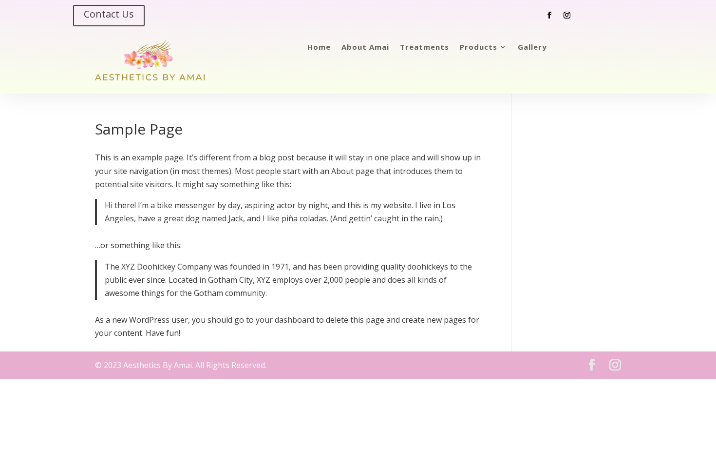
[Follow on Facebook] (549, 15)
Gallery (532, 47)
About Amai (365, 47)
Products (478, 47)
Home (319, 47)
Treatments (424, 47)
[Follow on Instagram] (567, 15)
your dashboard (285, 319)
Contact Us (109, 13)
